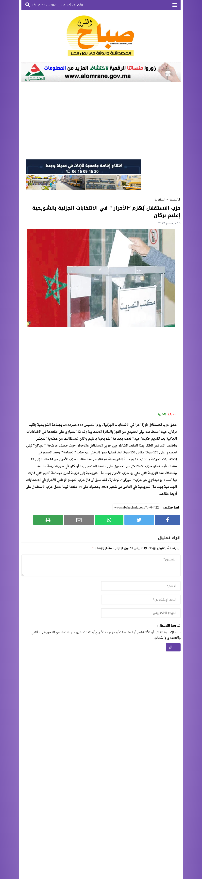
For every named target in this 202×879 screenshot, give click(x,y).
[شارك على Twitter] (139, 520)
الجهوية (159, 199)
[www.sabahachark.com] (101, 36)
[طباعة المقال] (48, 520)
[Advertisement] (101, 120)
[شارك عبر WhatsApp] (109, 520)
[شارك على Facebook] (167, 520)
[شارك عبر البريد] (79, 520)
